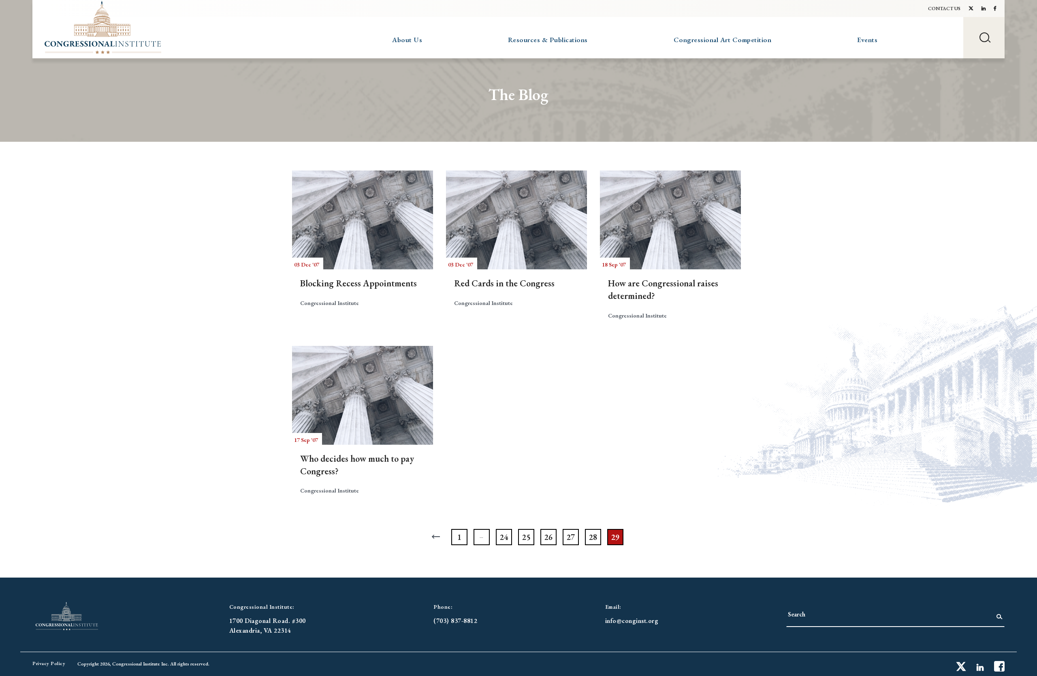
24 (504, 537)
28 (593, 537)
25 (526, 537)
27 (571, 537)
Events (867, 39)
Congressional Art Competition (723, 39)
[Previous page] (437, 537)
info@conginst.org (632, 620)
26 (548, 537)
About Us (407, 39)
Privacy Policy (48, 663)
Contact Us (944, 8)
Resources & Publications (548, 39)
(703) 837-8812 (455, 620)
